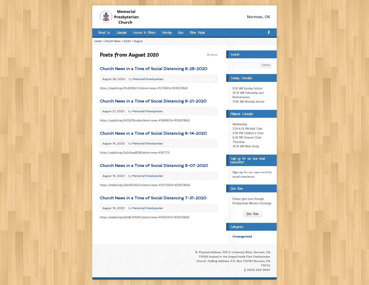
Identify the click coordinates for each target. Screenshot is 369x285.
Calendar (121, 32)
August (138, 41)
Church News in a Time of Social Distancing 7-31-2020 (153, 198)
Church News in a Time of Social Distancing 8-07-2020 (154, 165)
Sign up (238, 172)
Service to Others (144, 32)
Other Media (197, 32)
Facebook (269, 32)
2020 (127, 41)
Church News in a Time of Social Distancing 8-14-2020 (153, 133)
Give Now (252, 214)
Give (180, 32)
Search (266, 65)
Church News (113, 41)
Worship (167, 32)
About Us (104, 32)
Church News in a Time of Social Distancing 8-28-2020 (153, 68)
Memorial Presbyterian (148, 79)
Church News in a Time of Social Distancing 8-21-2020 (153, 101)
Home (98, 41)
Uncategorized (242, 236)
